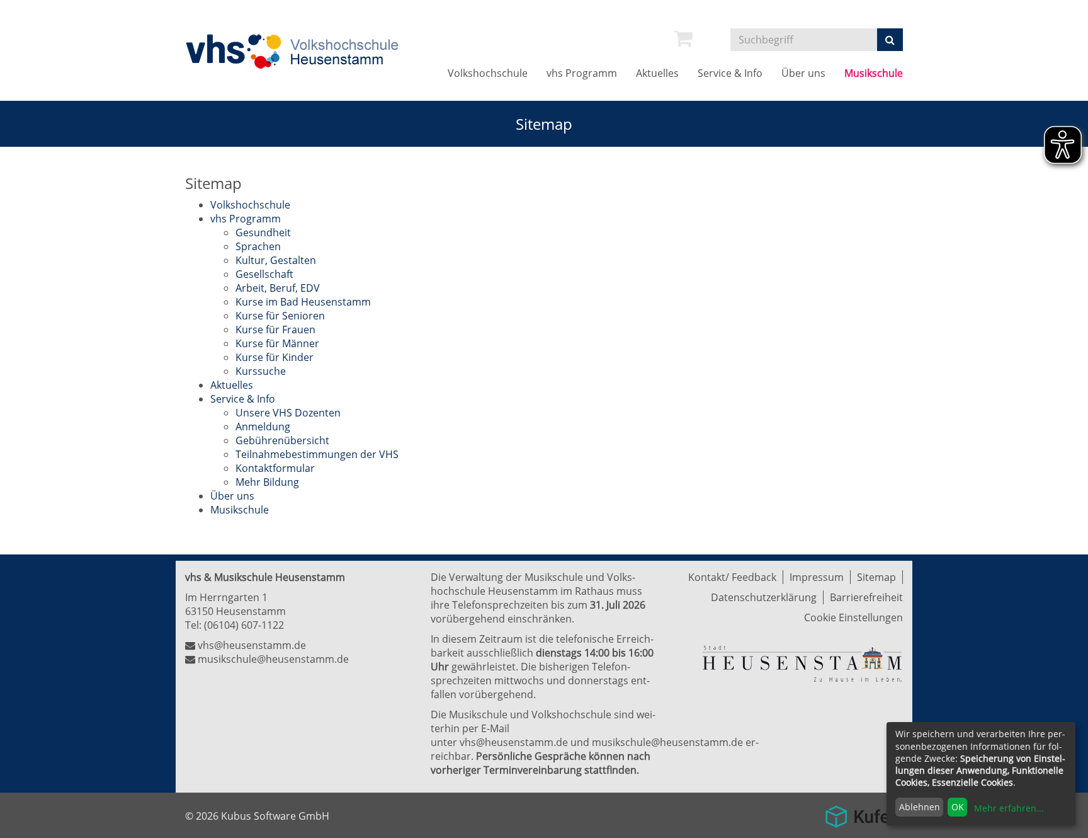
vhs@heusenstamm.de (252, 645)
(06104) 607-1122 (244, 625)
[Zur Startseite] (295, 51)
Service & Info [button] (730, 73)
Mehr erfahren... (1009, 808)
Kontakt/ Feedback (732, 577)
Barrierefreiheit (866, 597)
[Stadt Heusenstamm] (802, 663)
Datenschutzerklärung (764, 597)
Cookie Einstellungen (853, 617)
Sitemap (876, 577)
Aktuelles (657, 73)
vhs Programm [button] (582, 73)
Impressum (817, 577)
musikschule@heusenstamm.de (273, 659)
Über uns (803, 73)
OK (957, 807)
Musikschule (873, 73)
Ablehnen (919, 807)
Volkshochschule (488, 73)
